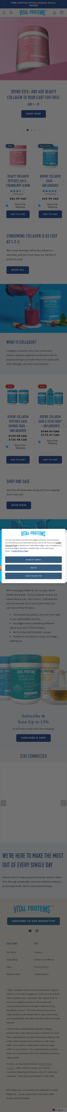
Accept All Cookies (33, 559)
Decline (33, 568)
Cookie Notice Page (19, 551)
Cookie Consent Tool (33, 576)
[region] (33, 556)
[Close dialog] (65, 532)
